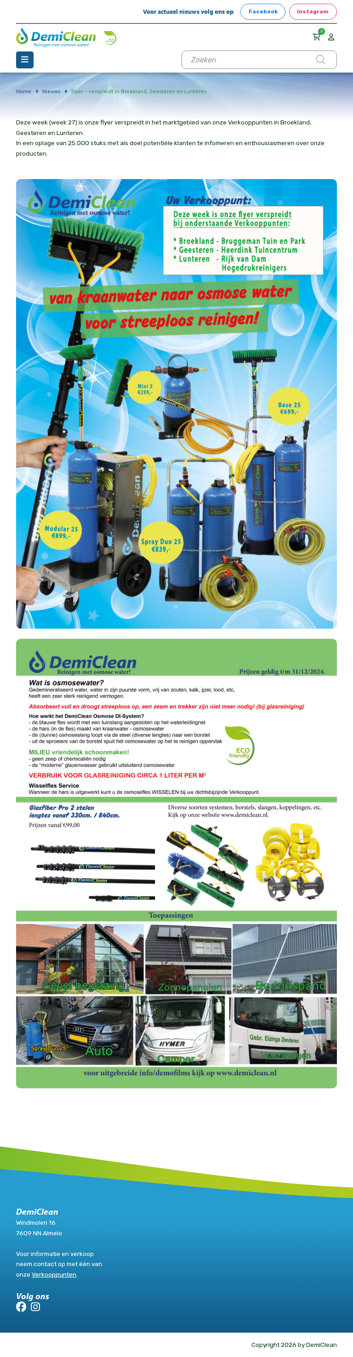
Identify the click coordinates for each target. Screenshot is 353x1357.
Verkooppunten (54, 1274)
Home (23, 91)
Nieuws (51, 91)
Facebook (263, 11)
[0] (318, 37)
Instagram (313, 11)
